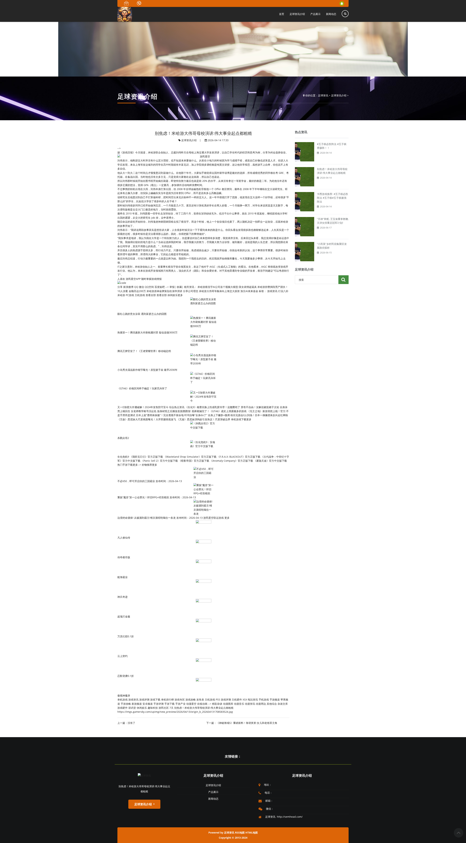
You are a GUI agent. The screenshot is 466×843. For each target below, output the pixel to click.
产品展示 (213, 792)
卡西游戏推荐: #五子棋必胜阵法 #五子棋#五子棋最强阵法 (332, 197)
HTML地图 (251, 832)
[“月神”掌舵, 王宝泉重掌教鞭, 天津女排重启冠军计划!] (304, 226)
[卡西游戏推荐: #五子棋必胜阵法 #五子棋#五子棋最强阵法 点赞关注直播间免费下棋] (304, 201)
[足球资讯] (144, 775)
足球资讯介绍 (338, 95)
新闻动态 (213, 798)
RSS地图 (240, 832)
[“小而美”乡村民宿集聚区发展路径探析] (304, 251)
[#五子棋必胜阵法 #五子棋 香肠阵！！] (304, 151)
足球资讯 (323, 95)
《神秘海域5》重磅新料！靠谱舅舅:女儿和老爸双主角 (246, 723)
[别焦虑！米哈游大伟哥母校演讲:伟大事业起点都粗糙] (304, 176)
